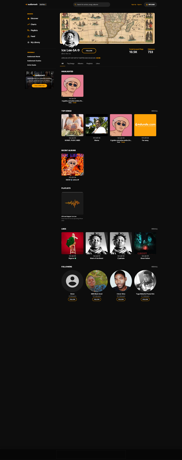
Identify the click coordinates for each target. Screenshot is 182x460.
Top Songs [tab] (70, 63)
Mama (96, 140)
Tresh (74, 103)
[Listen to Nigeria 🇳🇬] (72, 243)
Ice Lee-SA (72, 99)
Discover (34, 18)
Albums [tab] (80, 63)
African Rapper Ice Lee (68, 216)
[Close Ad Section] (52, 73)
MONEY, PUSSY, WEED (72, 140)
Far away (145, 140)
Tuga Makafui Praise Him (145, 294)
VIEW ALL (154, 111)
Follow (89, 51)
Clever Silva (121, 294)
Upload (151, 4)
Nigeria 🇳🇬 (72, 258)
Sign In (139, 4)
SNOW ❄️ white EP (72, 180)
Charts (33, 24)
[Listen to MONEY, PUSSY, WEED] (72, 125)
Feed (33, 36)
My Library (35, 42)
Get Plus (43, 4)
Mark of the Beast (96, 258)
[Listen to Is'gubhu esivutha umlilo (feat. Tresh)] (72, 86)
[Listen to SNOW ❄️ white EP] (72, 165)
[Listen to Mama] (97, 125)
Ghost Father (145, 258)
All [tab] (63, 63)
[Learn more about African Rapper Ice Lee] (72, 204)
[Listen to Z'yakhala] (121, 243)
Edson (72, 294)
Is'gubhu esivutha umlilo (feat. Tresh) (72, 101)
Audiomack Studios (34, 61)
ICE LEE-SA (96, 138)
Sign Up (133, 4)
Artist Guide (31, 65)
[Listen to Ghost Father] (145, 243)
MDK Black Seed (96, 294)
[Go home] (31, 4)
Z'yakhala (120, 258)
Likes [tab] (98, 63)
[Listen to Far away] (145, 125)
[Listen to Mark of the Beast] (97, 243)
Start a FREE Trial (39, 85)
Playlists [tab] (90, 63)
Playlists (34, 30)
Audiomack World (33, 56)
